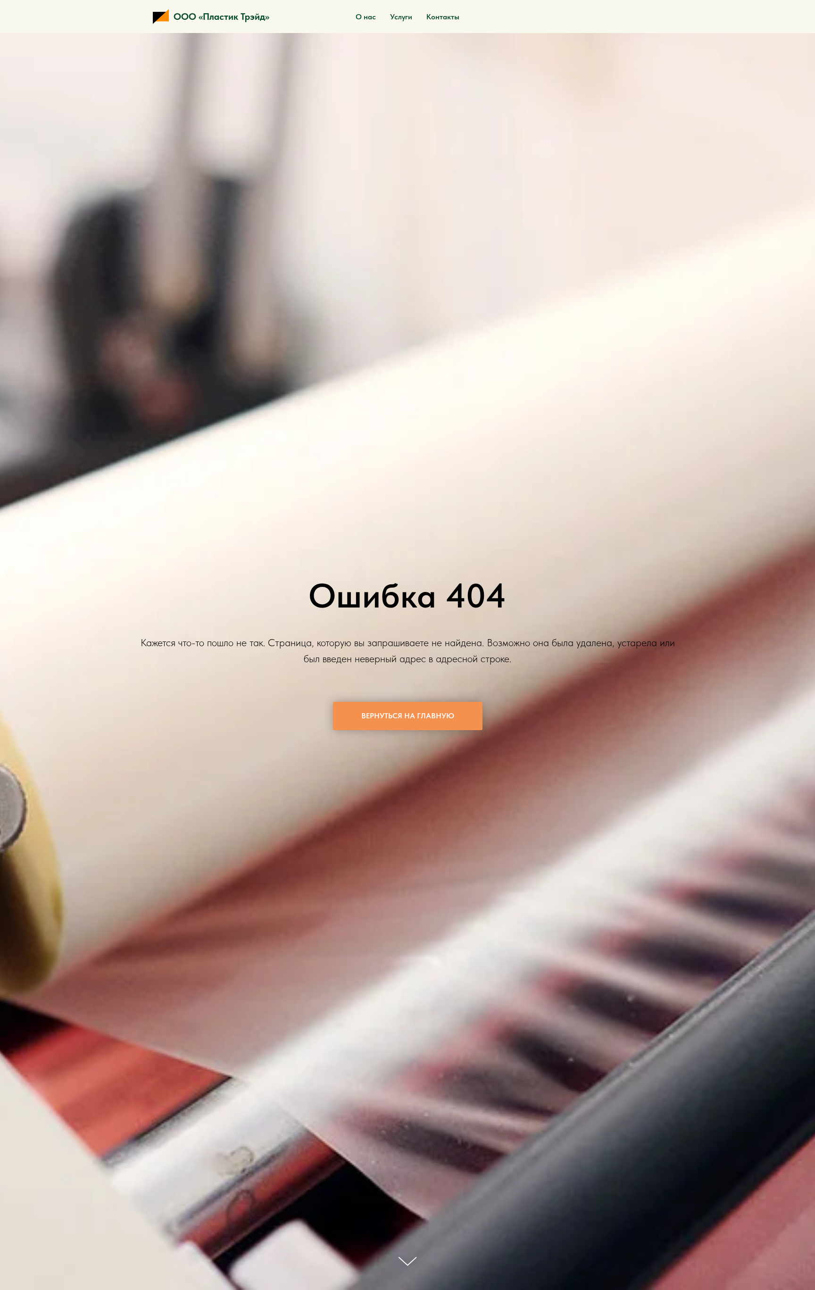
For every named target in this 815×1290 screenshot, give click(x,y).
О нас (366, 16)
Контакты (442, 16)
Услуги (401, 16)
